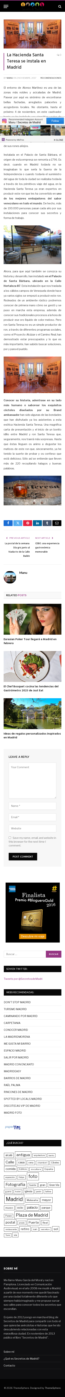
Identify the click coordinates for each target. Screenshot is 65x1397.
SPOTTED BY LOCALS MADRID (23, 1098)
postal (10, 1222)
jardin (38, 1191)
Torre (7, 1235)
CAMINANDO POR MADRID (21, 1016)
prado (22, 1223)
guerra (8, 1191)
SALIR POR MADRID (16, 1057)
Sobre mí (9, 1351)
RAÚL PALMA (12, 1085)
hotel (18, 1191)
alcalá (8, 1155)
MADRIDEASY (12, 1071)
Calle (10, 1162)
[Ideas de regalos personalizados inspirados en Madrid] (32, 713)
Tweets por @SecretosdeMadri (23, 978)
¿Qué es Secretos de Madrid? (21, 1358)
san (35, 1229)
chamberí (42, 1162)
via (15, 1235)
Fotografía (15, 1184)
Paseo (8, 1216)
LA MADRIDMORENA (17, 1036)
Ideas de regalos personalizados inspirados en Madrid (32, 735)
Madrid (14, 1199)
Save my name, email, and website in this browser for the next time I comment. (32, 841)
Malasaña (32, 1200)
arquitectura (39, 1155)
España (49, 1169)
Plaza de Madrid (32, 1215)
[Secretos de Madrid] (32, 6)
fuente (32, 1185)
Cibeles (55, 1162)
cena (30, 1162)
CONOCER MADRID (16, 1029)
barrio (51, 1155)
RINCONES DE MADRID (18, 1091)
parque (46, 1207)
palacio (32, 1207)
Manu (10, 78)
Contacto (9, 1365)
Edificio (23, 1169)
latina (48, 1191)
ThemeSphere (53, 1387)
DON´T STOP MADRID (17, 1002)
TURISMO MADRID (15, 1009)
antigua (23, 1155)
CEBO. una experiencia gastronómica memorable (47, 547)
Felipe (21, 1177)
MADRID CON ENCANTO (19, 1064)
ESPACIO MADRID (15, 1050)
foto (32, 1176)
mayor (46, 1200)
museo (9, 1207)
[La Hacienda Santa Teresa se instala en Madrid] (32, 33)
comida (11, 1169)
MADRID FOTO (13, 1112)
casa (21, 1162)
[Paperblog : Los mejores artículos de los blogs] (13, 1129)
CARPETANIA (12, 1022)
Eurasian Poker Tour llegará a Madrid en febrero (30, 641)
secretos (45, 1229)
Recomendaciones (50, 78)
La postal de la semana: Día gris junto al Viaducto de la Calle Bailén (17, 549)
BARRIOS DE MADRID (17, 1078)
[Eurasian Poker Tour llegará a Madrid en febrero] (32, 619)
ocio (20, 1207)
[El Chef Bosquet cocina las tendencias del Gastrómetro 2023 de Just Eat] (32, 666)
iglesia (28, 1191)
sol (56, 1229)
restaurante (11, 1229)
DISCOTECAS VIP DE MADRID (22, 1105)
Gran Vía (54, 1184)
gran (42, 1184)
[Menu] (6, 6)
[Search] (59, 6)
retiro (25, 1229)
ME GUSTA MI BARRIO (17, 1043)
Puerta (34, 1222)
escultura (36, 1169)
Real (45, 1222)
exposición (10, 1177)
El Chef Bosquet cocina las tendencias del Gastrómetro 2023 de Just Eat (31, 688)
